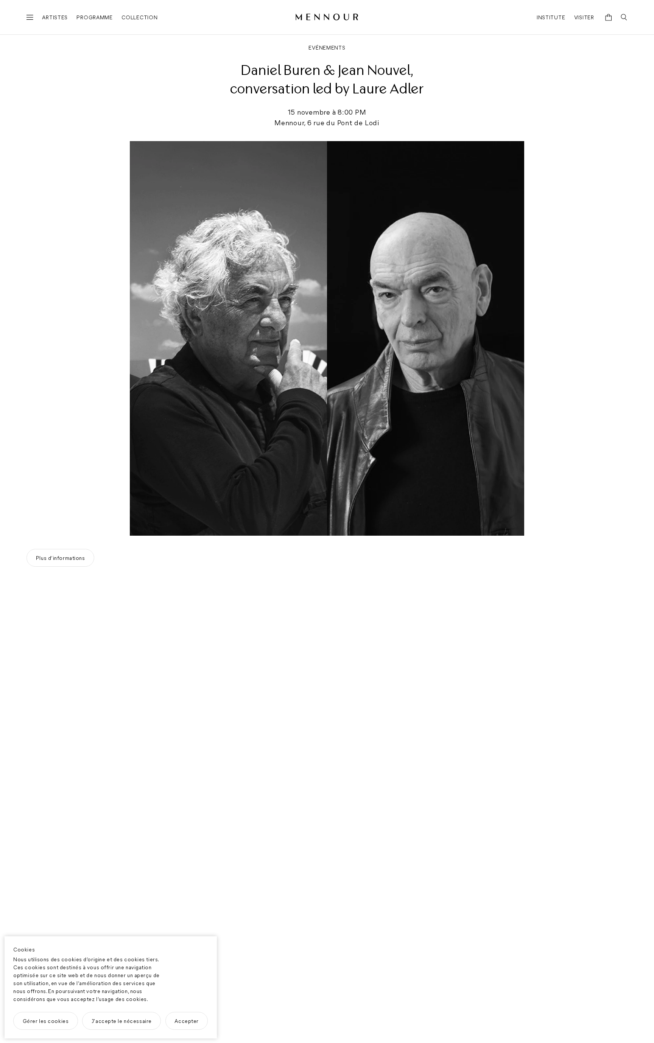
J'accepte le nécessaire (122, 1020)
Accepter (186, 1020)
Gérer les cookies (46, 1020)
